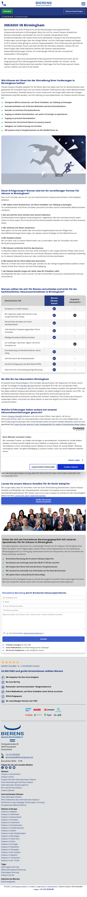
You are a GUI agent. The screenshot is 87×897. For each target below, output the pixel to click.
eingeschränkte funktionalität (43, 467)
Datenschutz (52, 887)
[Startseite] (44, 4)
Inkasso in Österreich (10, 838)
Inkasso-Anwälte (15, 416)
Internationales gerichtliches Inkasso (17, 782)
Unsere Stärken (7, 790)
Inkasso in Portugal (9, 844)
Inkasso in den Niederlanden (13, 833)
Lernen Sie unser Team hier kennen (30, 495)
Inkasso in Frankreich (10, 822)
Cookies (32, 887)
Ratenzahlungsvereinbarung (13, 869)
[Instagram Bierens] (6, 767)
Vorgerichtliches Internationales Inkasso (18, 779)
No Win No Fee (27, 385)
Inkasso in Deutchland (10, 774)
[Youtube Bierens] (14, 767)
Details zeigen (74, 460)
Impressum (41, 887)
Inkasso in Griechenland (11, 825)
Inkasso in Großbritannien (12, 828)
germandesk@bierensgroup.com (19, 757)
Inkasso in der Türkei (10, 860)
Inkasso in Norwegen (10, 836)
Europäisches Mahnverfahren (14, 805)
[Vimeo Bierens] (10, 767)
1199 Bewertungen (21, 17)
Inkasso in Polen (8, 841)
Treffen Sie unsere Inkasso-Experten (43, 501)
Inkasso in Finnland (9, 819)
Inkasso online (7, 777)
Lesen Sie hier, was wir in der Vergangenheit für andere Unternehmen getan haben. (50, 424)
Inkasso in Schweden (10, 849)
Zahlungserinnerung (10, 867)
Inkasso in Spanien (9, 855)
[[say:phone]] (4, 3)
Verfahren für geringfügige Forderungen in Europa (23, 802)
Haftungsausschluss (19, 887)
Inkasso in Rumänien (10, 847)
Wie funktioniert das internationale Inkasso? (20, 799)
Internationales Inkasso (11, 797)
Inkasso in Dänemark (10, 814)
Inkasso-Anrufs (7, 875)
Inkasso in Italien (8, 830)
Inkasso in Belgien (9, 811)
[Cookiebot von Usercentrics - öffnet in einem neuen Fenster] (74, 428)
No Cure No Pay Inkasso (11, 787)
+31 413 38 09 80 (13, 754)
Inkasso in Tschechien (10, 857)
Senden (43, 639)
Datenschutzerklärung (33, 633)
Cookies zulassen (71, 467)
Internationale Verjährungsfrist (14, 785)
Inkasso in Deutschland (11, 817)
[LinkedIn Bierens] (2, 767)
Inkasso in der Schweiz (11, 852)
